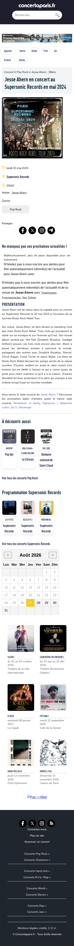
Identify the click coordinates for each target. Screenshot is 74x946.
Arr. (56, 51)
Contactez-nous (37, 829)
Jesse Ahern (19, 192)
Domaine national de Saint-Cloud (46, 459)
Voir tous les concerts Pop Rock (20, 478)
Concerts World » (37, 888)
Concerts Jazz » (37, 911)
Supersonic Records (17, 177)
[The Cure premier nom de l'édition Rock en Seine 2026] (46, 436)
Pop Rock (23, 72)
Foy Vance (44, 716)
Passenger (25, 407)
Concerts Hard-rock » (37, 870)
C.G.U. (52, 928)
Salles (22, 60)
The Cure (46, 448)
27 (30, 602)
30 (54, 602)
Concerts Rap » (37, 905)
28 (38, 602)
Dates (34, 51)
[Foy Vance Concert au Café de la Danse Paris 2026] (53, 697)
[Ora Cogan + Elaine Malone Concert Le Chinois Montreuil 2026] (28, 436)
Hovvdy (9, 448)
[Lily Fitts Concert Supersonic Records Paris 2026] (9, 508)
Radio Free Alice (15, 771)
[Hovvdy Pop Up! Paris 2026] (9, 436)
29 (46, 602)
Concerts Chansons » (37, 859)
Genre (22, 51)
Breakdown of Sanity (26, 403)
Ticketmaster (49, 292)
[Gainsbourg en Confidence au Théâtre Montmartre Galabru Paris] (53, 638)
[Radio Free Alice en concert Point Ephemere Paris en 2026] (21, 752)
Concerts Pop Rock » (37, 853)
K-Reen (11, 716)
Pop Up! (9, 454)
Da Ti (14, 407)
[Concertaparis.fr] (37, 7)
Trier (45, 51)
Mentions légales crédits (32, 928)
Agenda (8, 51)
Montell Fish (46, 771)
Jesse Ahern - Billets (43, 72)
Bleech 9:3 (27, 519)
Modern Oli (46, 519)
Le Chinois (28, 459)
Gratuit (7, 60)
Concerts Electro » (37, 894)
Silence (11, 656)
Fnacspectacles (11, 297)
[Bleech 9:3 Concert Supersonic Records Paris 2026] (28, 508)
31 (6, 610)
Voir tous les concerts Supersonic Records (26, 544)
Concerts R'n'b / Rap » (37, 877)
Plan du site (37, 835)
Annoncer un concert (37, 841)
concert (9, 72)
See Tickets (29, 297)
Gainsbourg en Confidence (52, 656)
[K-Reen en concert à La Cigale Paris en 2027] (21, 697)
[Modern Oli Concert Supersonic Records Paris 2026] (46, 508)
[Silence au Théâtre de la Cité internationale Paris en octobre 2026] (21, 638)
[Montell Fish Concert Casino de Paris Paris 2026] (53, 752)
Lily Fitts (9, 519)
